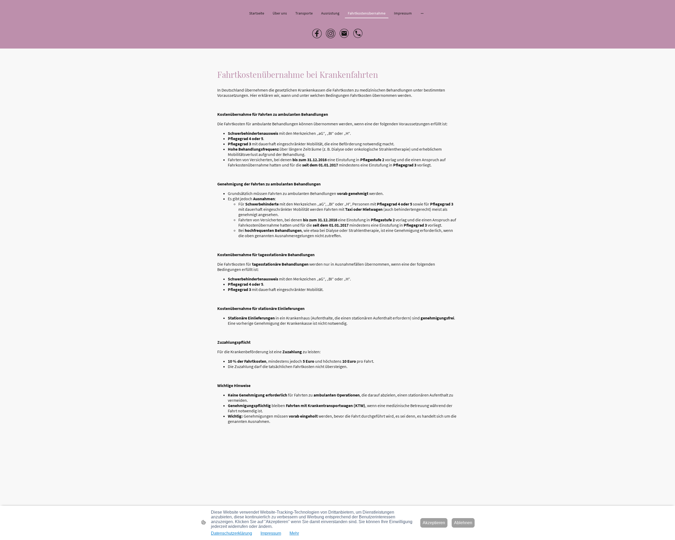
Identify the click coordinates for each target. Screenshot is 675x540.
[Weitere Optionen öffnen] (422, 13)
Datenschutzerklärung (231, 533)
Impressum (271, 533)
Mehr (294, 533)
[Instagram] (330, 33)
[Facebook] (317, 33)
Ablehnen (463, 522)
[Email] (344, 33)
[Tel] (358, 33)
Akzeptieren (434, 522)
